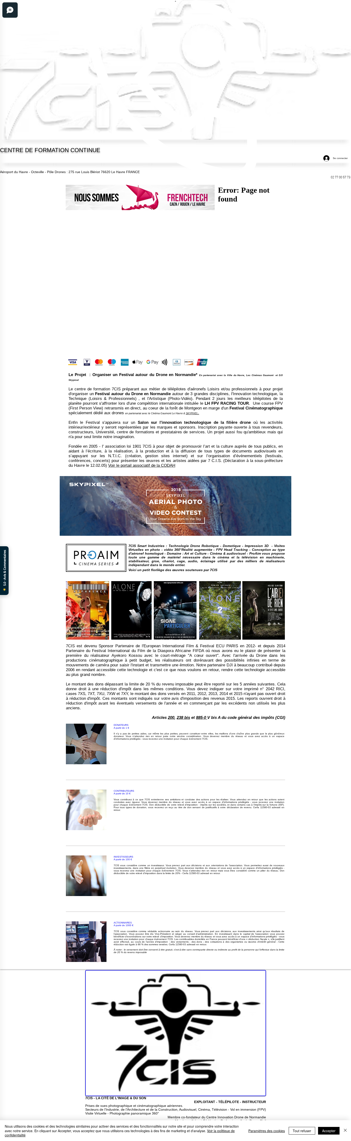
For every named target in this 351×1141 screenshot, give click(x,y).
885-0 (201, 717)
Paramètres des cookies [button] (266, 1130)
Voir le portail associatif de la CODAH (141, 465)
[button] (140, 197)
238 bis (183, 717)
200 (171, 717)
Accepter (328, 1130)
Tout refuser (302, 1130)
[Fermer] (345, 1130)
